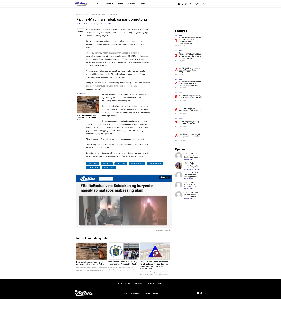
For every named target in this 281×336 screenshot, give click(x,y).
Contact (155, 293)
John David (106, 163)
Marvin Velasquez (137, 163)
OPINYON (142, 4)
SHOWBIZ (109, 4)
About (125, 293)
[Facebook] (80, 36)
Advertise (147, 293)
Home (78, 14)
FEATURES (131, 4)
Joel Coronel (92, 163)
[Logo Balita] (81, 4)
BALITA (97, 4)
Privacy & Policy (135, 293)
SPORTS (120, 4)
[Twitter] (80, 40)
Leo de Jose (121, 163)
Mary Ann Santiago (155, 163)
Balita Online (84, 24)
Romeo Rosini (93, 167)
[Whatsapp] (80, 44)
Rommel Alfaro (108, 167)
